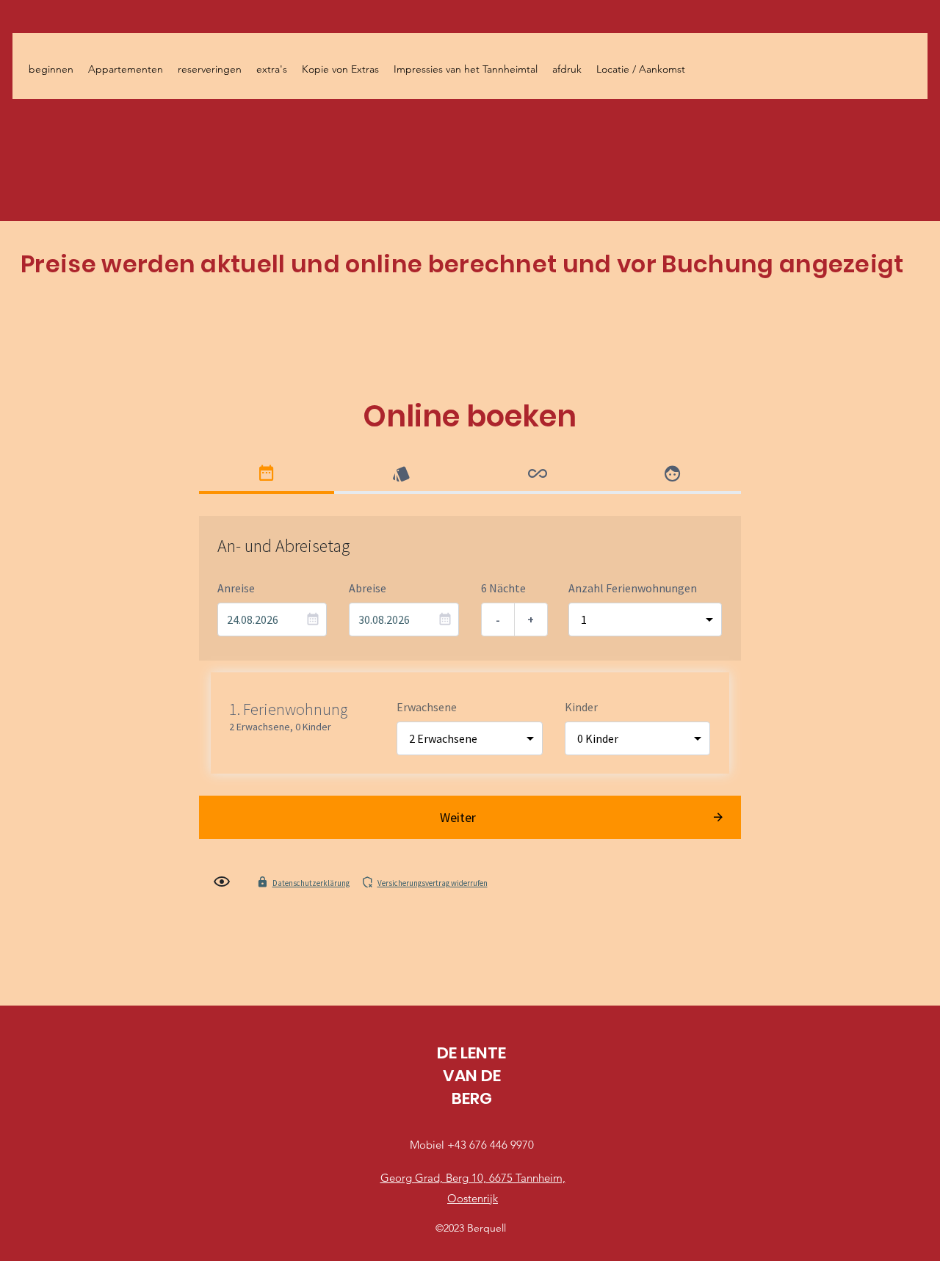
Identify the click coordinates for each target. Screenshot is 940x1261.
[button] (209, 69)
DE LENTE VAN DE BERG (471, 1076)
